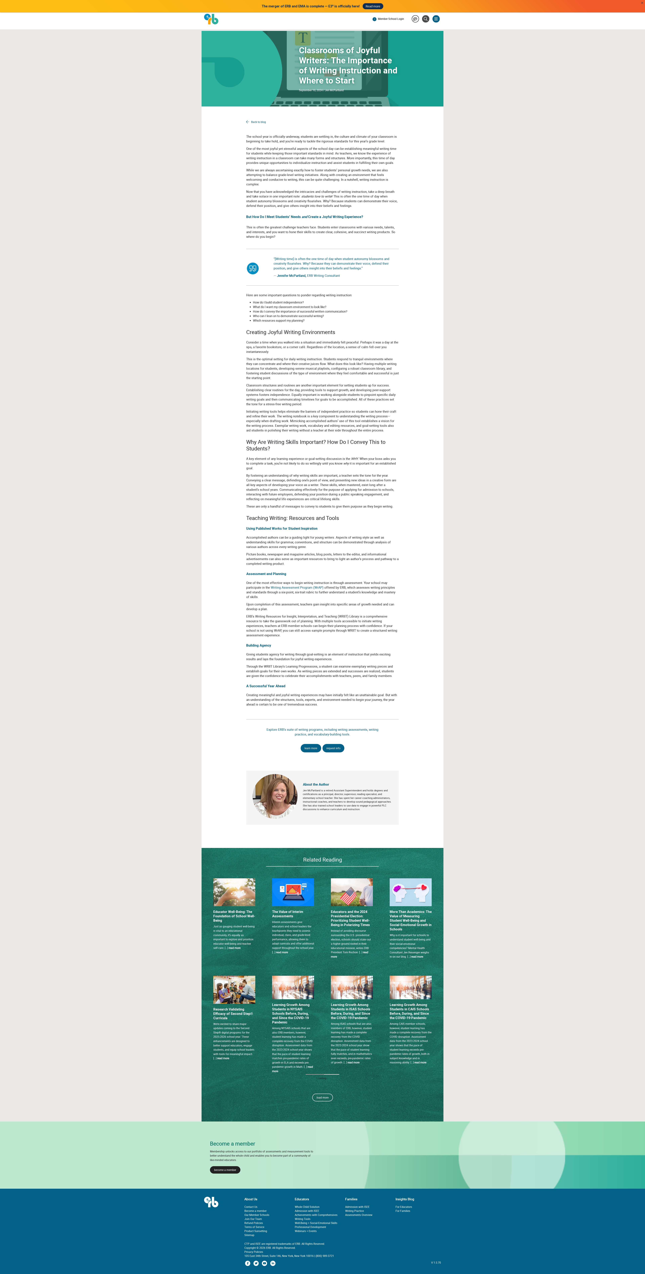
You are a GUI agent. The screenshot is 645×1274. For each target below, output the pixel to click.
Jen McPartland (334, 90)
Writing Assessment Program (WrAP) (297, 587)
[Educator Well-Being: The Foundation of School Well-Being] (234, 892)
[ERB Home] (211, 19)
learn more (311, 748)
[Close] (642, 3)
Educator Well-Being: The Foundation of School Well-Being (234, 916)
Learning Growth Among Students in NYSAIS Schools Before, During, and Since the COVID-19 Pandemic (291, 1013)
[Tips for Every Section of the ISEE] (411, 1104)
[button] (322, 1212)
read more (235, 948)
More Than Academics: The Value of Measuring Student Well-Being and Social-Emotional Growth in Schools (411, 920)
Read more (373, 6)
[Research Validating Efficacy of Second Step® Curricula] (234, 989)
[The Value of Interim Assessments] (293, 892)
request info (333, 748)
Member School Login (391, 19)
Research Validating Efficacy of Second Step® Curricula (233, 1013)
